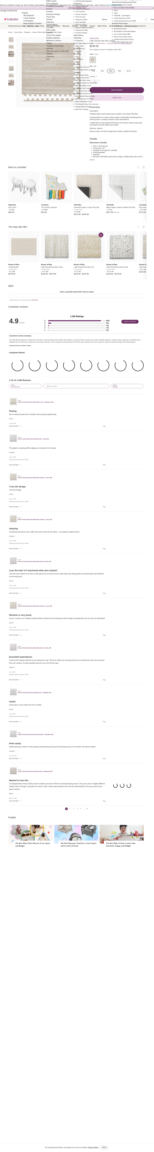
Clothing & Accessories (16, 26)
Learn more (34, 300)
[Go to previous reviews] (63, 808)
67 (87, 808)
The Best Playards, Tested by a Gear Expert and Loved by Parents (78, 844)
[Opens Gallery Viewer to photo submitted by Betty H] (17, 365)
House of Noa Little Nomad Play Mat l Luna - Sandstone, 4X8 (35, 402)
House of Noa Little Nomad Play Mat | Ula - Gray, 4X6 (33, 439)
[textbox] (77, 296)
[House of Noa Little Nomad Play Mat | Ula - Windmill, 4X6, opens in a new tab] (13, 692)
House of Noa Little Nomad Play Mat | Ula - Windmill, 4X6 (34, 692)
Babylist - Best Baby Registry (11, 19)
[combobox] (25, 386)
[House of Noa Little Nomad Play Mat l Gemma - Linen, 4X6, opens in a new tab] (13, 477)
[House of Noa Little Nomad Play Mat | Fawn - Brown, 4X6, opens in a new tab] (13, 561)
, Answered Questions (113, 43)
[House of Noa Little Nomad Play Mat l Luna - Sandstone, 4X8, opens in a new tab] (13, 401)
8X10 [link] (129, 71)
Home (10, 32)
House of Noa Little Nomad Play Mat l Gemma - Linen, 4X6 (35, 477)
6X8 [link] (110, 71)
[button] (77, 321)
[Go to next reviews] (90, 808)
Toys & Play (18, 32)
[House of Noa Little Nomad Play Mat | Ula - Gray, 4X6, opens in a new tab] (13, 438)
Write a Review (126, 43)
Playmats (27, 32)
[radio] (11, 40)
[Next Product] (144, 167)
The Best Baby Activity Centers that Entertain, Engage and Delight (120, 844)
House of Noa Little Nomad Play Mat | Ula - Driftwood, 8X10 (35, 771)
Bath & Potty (102, 26)
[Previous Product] (138, 167)
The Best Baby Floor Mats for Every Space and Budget (32, 844)
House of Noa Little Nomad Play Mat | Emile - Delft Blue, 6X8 (35, 734)
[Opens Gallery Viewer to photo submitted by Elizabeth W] (137, 365)
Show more (92, 159)
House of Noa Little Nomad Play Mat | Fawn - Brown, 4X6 (34, 561)
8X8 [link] (119, 71)
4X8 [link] (102, 71)
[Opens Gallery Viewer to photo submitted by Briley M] (103, 365)
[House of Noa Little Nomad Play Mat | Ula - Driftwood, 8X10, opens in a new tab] (13, 771)
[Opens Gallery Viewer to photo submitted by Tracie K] (69, 365)
